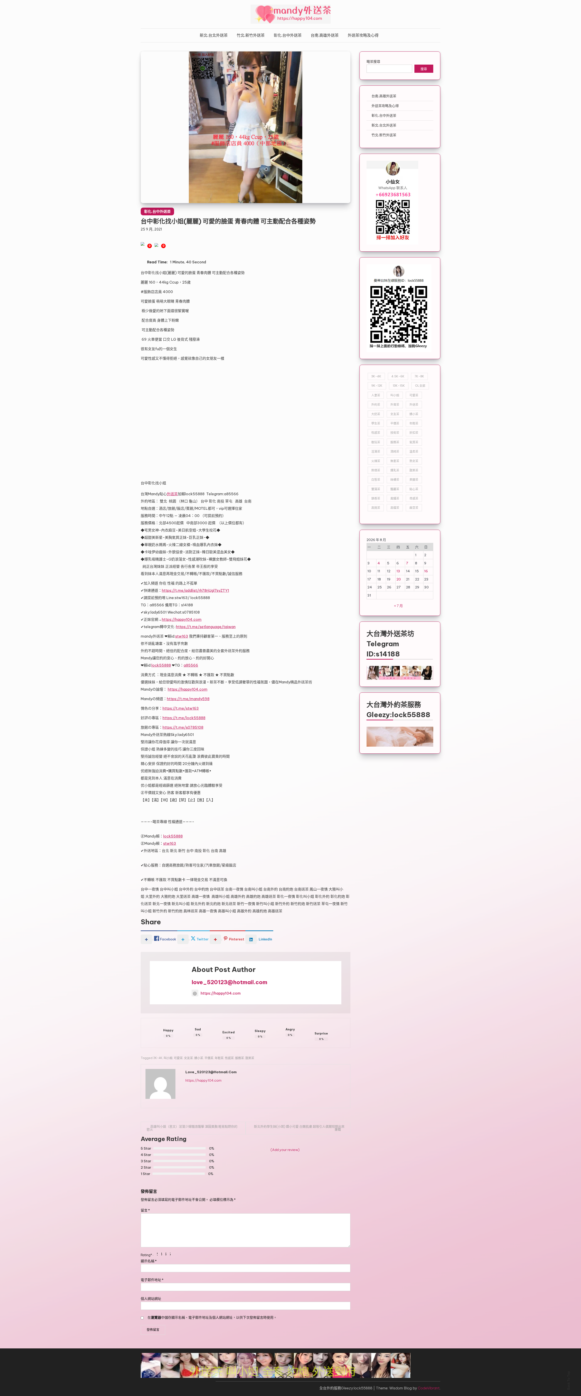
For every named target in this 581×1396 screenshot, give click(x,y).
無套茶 (394, 461)
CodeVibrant (429, 1388)
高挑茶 (375, 507)
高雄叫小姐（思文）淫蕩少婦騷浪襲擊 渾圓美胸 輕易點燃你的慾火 (192, 1127)
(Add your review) (285, 1150)
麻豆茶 (413, 507)
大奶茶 (375, 414)
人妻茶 (375, 395)
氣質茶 (413, 442)
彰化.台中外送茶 (288, 35)
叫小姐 (168, 1058)
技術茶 (394, 432)
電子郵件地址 (152, 1280)
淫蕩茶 (375, 451)
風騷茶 (394, 498)
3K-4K (157, 1058)
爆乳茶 (394, 470)
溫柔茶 (413, 451)
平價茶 (208, 1058)
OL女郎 (420, 385)
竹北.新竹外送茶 (251, 35)
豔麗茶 (394, 489)
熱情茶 (375, 470)
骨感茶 (413, 498)
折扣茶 (413, 432)
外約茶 (375, 404)
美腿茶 (413, 479)
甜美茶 (249, 1058)
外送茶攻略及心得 (363, 35)
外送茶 (172, 494)
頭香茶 (375, 498)
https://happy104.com (221, 993)
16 (426, 571)
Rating (146, 1255)
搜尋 (424, 69)
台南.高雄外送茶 (325, 35)
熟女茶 (413, 461)
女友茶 (188, 1058)
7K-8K (419, 376)
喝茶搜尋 (373, 61)
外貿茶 (394, 404)
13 (398, 571)
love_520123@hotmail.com (229, 982)
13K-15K (399, 385)
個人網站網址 (151, 1298)
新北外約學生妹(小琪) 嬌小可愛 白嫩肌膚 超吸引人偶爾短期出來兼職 (299, 1127)
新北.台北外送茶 (214, 35)
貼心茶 (413, 489)
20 (398, 579)
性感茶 (229, 1058)
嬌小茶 (198, 1058)
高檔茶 (394, 507)
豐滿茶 (375, 489)
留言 (145, 1210)
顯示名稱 (149, 1261)
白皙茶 (375, 479)
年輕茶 (219, 1058)
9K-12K (376, 385)
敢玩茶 (375, 442)
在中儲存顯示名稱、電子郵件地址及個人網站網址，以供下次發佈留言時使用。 (212, 1317)
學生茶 (375, 423)
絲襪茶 (394, 479)
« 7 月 (398, 606)
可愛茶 (178, 1058)
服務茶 (239, 1058)
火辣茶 (375, 461)
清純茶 (394, 451)
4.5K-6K (397, 376)
